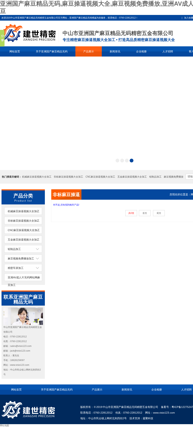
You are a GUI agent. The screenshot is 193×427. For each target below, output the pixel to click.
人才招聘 (167, 51)
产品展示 (88, 51)
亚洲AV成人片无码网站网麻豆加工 (24, 281)
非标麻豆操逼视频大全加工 (68, 176)
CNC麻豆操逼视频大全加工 (100, 176)
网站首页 (14, 51)
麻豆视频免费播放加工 (21, 258)
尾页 (159, 213)
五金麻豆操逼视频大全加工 (132, 176)
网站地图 (4, 425)
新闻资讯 (115, 51)
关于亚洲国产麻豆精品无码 (51, 51)
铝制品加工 (155, 176)
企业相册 (141, 51)
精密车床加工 (16, 267)
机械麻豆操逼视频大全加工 (36, 176)
